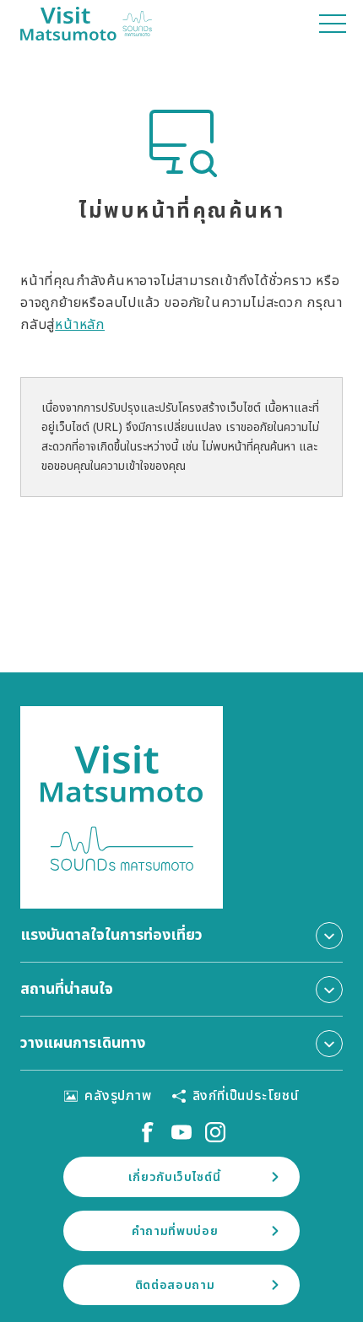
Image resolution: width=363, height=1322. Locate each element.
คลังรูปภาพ (117, 1096)
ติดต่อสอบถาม (175, 1285)
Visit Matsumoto (86, 23)
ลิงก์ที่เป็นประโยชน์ (245, 1096)
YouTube (181, 1132)
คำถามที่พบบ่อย (175, 1231)
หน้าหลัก (80, 325)
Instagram (215, 1132)
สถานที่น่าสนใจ (66, 989)
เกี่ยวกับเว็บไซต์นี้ (174, 1177)
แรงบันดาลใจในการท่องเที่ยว (111, 935)
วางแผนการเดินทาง (82, 1043)
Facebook (148, 1132)
